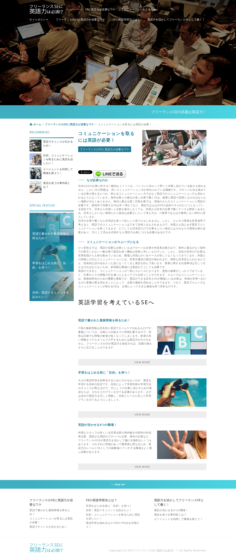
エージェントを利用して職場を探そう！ (178, 519)
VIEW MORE (142, 362)
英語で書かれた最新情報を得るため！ (104, 320)
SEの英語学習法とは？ (126, 19)
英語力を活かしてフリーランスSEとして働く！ (176, 19)
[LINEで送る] (109, 172)
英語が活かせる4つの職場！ (97, 425)
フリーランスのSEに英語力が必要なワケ (80, 19)
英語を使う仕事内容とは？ (170, 514)
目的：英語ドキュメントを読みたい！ (109, 510)
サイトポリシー (39, 19)
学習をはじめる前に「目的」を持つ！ (104, 372)
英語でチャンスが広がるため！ (48, 526)
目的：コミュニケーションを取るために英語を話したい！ (58, 159)
